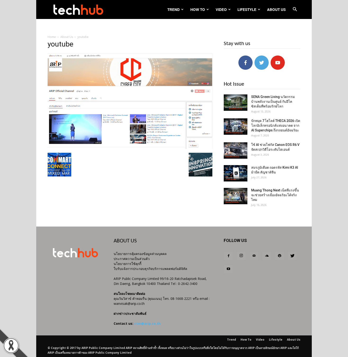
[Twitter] (292, 256)
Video (221, 9)
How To (197, 9)
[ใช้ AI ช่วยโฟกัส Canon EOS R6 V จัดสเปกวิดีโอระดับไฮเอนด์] (235, 150)
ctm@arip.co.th (147, 323)
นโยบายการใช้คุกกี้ (127, 263)
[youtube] (130, 148)
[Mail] (254, 256)
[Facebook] (228, 256)
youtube (60, 44)
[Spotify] (279, 256)
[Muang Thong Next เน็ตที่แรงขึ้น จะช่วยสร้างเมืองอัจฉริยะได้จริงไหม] (235, 196)
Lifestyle (246, 9)
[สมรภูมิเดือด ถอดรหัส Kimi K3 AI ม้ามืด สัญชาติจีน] (235, 173)
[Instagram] (241, 256)
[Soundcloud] (267, 256)
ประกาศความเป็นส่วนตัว (132, 258)
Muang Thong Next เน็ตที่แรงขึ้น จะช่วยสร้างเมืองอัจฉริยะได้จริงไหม (275, 195)
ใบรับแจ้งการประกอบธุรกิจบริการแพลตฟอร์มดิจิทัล (150, 268)
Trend (173, 9)
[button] (294, 10)
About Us (276, 9)
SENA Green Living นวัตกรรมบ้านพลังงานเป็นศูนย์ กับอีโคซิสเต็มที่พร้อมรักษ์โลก (273, 101)
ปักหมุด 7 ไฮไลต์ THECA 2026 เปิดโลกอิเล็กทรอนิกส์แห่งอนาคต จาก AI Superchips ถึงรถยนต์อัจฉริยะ (275, 125)
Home (52, 37)
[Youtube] (228, 269)
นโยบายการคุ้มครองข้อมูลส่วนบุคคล (140, 253)
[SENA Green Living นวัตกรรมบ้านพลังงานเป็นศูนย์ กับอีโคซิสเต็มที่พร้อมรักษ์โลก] (235, 102)
